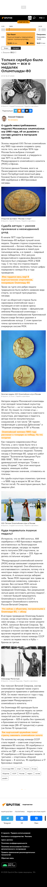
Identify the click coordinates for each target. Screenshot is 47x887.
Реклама (28, 836)
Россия (26, 769)
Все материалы (13, 120)
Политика (20, 811)
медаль (29, 773)
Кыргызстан (6, 811)
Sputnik (5, 106)
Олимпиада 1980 (8, 769)
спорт (19, 769)
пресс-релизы (7, 840)
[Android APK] (8, 865)
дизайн (4, 778)
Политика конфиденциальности (14, 843)
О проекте (5, 833)
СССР (14, 773)
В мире (34, 769)
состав (37, 773)
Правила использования (20, 833)
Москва (21, 773)
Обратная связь (7, 858)
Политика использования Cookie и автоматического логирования (15, 847)
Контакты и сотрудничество (12, 836)
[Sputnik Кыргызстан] (7, 19)
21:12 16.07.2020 (7, 76)
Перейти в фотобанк (31, 106)
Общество (5, 773)
